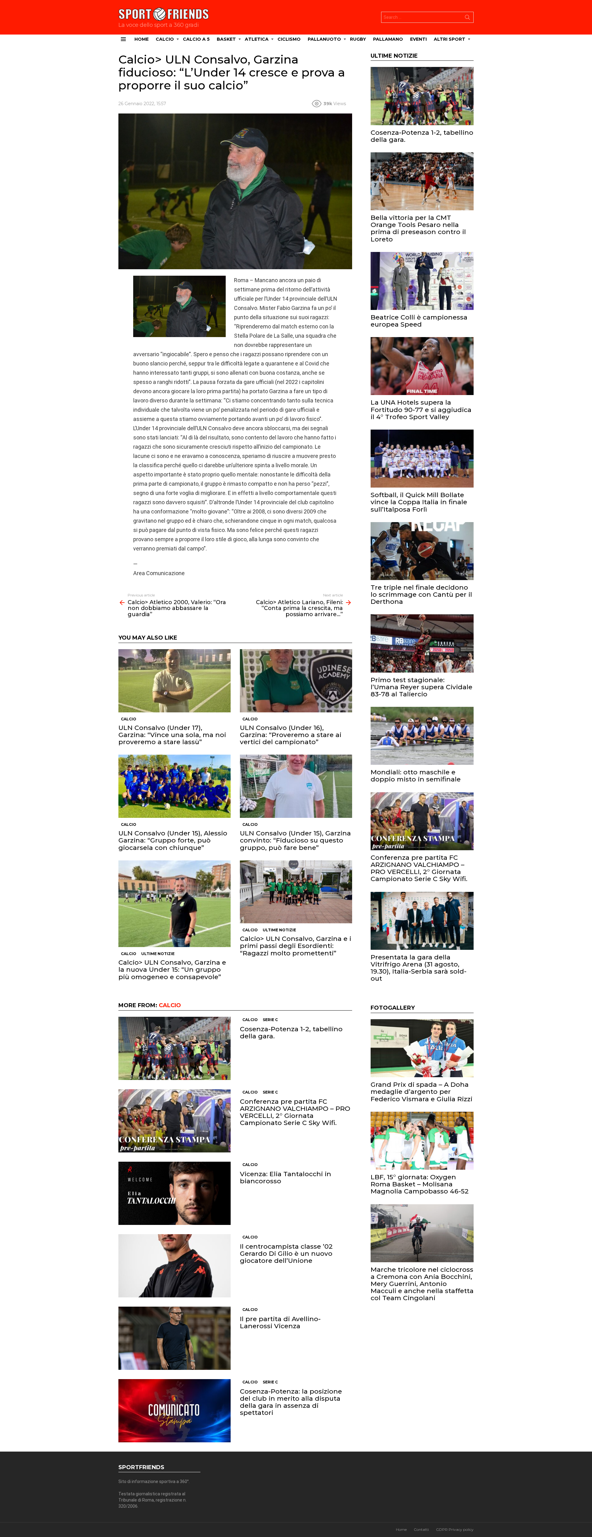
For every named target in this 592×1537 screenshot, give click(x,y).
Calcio (165, 39)
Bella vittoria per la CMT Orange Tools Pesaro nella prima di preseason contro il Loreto (418, 228)
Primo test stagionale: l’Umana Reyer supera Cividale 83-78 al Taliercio (421, 687)
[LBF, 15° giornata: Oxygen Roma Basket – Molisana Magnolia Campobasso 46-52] (422, 1141)
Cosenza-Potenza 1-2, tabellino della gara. (291, 1032)
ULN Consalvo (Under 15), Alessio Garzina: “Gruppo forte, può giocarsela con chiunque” (172, 840)
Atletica (257, 39)
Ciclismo (289, 39)
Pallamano (388, 39)
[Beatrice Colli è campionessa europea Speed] (422, 281)
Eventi (418, 39)
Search (467, 18)
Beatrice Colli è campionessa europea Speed (419, 320)
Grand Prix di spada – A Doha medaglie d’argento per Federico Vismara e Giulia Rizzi (421, 1091)
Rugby (358, 39)
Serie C (270, 1019)
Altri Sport (449, 39)
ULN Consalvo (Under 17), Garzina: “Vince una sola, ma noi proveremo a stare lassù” (172, 735)
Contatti (421, 1529)
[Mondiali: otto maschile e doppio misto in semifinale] (422, 736)
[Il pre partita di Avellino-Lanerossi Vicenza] (174, 1338)
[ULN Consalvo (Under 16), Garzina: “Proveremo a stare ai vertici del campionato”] (296, 680)
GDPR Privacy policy (455, 1529)
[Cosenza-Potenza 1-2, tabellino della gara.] (174, 1048)
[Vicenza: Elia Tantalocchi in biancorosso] (174, 1193)
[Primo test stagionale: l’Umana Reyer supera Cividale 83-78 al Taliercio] (422, 643)
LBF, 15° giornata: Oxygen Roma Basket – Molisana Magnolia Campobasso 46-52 (420, 1184)
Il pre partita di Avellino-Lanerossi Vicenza (280, 1322)
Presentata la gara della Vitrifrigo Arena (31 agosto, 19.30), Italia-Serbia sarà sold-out (419, 968)
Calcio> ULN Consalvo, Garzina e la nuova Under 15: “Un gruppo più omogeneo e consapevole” (172, 969)
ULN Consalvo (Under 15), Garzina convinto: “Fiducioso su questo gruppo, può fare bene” (295, 840)
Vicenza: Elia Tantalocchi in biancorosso (285, 1177)
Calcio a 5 (196, 39)
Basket (226, 39)
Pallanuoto (324, 39)
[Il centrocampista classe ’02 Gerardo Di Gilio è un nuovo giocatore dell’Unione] (174, 1265)
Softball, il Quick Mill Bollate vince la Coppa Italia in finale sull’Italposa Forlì (419, 502)
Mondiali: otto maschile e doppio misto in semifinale (416, 775)
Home (141, 39)
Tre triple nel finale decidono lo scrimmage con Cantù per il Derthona (421, 594)
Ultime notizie (158, 953)
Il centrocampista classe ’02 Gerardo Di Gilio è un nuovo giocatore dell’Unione (286, 1253)
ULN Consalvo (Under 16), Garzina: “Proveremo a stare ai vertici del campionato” (290, 735)
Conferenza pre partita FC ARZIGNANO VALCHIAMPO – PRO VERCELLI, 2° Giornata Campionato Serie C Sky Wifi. (295, 1112)
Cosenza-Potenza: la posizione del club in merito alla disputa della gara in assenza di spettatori (291, 1402)
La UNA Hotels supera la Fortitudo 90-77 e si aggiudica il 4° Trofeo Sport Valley (421, 409)
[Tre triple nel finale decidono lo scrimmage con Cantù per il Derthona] (422, 551)
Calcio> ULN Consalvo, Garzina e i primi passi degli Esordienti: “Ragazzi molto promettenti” (295, 946)
